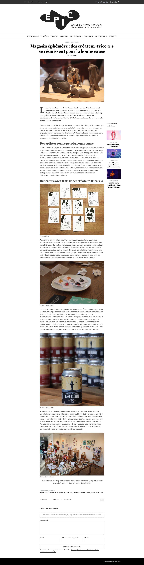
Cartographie (28, 2)
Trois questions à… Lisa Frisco (113, 145)
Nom (42, 538)
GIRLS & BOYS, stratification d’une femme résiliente (114, 185)
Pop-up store (95, 492)
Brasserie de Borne (54, 492)
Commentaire (44, 520)
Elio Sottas (73, 55)
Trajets (101, 492)
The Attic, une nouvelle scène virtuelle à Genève (113, 165)
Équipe (47, 2)
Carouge (62, 492)
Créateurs (75, 492)
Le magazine (39, 2)
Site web (87, 538)
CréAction (90, 108)
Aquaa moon (44, 492)
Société (67, 42)
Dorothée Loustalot (84, 492)
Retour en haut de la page (111, 561)
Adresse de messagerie (70, 538)
